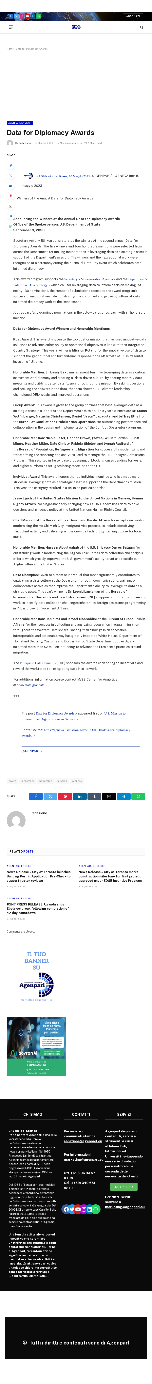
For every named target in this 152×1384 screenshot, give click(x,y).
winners (77, 780)
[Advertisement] (76, 84)
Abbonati (133, 16)
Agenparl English (19, 123)
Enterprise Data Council (36, 663)
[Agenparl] (76, 27)
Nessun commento (71, 143)
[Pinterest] (11, 196)
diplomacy (28, 780)
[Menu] (11, 27)
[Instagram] (84, 1209)
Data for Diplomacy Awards (55, 713)
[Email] (11, 206)
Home (10, 48)
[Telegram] (11, 216)
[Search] (141, 27)
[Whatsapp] (96, 1209)
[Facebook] (11, 166)
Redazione (25, 143)
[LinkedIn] (11, 186)
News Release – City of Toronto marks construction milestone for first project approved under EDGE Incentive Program (110, 876)
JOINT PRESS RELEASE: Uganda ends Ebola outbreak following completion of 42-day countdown (38, 909)
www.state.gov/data (31, 685)
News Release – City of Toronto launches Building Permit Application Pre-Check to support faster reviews (39, 876)
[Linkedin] (90, 1209)
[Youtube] (78, 1209)
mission (62, 780)
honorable (45, 780)
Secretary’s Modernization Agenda (88, 279)
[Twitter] (11, 176)
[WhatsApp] (11, 226)
